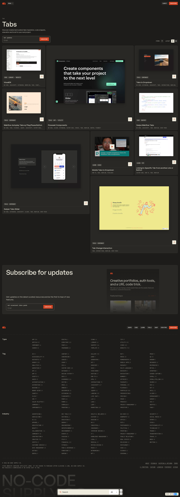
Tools (50, 120)
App (55, 120)
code (136, 327)
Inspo (130, 327)
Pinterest (168, 467)
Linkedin (160, 467)
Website (18, 77)
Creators (164, 327)
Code (5, 77)
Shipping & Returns (165, 463)
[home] (4, 3)
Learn (94, 165)
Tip (143, 163)
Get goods (17, 305)
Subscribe (173, 3)
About (147, 463)
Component (145, 77)
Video (99, 165)
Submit (164, 3)
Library (11, 77)
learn (143, 327)
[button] (10, 3)
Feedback (154, 463)
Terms (176, 463)
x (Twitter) (144, 467)
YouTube (152, 467)
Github (175, 467)
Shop (156, 327)
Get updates (8, 38)
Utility (60, 120)
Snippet (143, 120)
